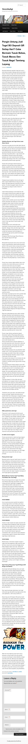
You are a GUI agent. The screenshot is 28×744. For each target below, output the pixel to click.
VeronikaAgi (7, 9)
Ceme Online (14, 28)
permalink (10, 673)
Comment (7, 690)
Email (7, 717)
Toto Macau (20, 31)
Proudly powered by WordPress (14, 741)
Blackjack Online (6, 28)
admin (20, 671)
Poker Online (12, 31)
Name (7, 709)
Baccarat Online (5, 25)
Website (7, 725)
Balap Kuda (14, 25)
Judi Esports (5, 31)
